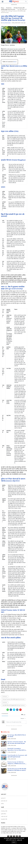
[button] (2, 2)
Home (2, 8)
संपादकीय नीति (4, 819)
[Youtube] (19, 837)
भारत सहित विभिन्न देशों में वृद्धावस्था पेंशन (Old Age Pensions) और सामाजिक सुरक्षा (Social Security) (13, 18)
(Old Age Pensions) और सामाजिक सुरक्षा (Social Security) (13, 699)
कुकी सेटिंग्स (3, 814)
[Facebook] (8, 837)
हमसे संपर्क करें (4, 801)
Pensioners (8, 8)
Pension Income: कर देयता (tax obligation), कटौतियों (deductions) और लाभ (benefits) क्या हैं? (17, 763)
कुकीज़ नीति (19, 840)
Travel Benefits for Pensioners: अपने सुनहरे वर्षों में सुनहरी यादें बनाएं (17, 756)
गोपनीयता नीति (4, 811)
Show (14, 62)
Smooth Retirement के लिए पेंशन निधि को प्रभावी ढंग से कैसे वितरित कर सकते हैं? (16, 770)
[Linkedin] (16, 837)
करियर (2, 804)
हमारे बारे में (3, 798)
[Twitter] (11, 837)
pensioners (4, 702)
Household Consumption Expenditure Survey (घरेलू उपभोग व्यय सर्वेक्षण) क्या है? (16, 750)
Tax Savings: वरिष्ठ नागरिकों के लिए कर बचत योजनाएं (16, 736)
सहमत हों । (14, 842)
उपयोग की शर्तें (4, 817)
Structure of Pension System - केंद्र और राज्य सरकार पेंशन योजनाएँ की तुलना (16, 743)
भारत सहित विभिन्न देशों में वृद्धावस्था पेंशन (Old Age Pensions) (13, 705)
